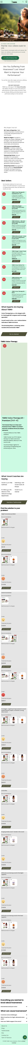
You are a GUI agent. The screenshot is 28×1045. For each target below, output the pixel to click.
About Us (4, 1026)
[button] (14, 461)
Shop (3, 1028)
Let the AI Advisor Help (10, 58)
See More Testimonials (14, 502)
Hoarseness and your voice (9, 1006)
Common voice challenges (9, 1015)
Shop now (9, 22)
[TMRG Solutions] (14, 2)
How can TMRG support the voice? (11, 1021)
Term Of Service (6, 1038)
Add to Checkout (6, 550)
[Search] (23, 1)
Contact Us (4, 1035)
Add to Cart (16, 202)
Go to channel (14, 334)
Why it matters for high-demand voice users (12, 1018)
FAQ (2, 1033)
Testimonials (5, 1031)
